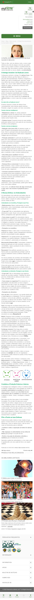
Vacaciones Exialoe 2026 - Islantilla (11, 499)
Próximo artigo (27, 450)
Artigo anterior (6, 450)
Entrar (29, 2)
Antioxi (22, 326)
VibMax (26, 336)
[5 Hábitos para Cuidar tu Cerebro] (16, 468)
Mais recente (13, 41)
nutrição (10, 353)
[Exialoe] (8, 9)
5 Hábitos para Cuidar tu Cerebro (11, 478)
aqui (13, 261)
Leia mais (10, 526)
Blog (7, 41)
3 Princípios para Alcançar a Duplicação (13, 521)
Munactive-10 (17, 314)
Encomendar (27, 27)
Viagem (17, 501)
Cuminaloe (4, 347)
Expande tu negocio (16, 529)
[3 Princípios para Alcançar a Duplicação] (16, 511)
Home (3, 41)
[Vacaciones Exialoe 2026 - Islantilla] (16, 490)
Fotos (12, 501)
